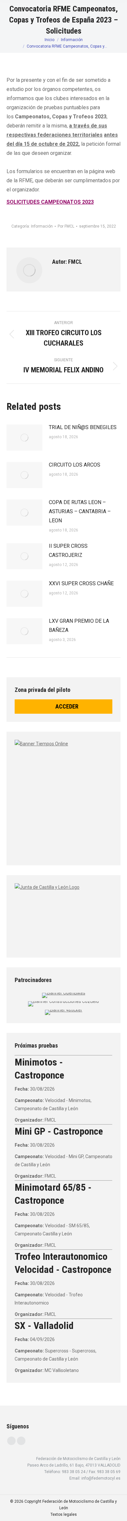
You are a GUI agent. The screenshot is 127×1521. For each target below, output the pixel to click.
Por (66, 226)
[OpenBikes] (63, 992)
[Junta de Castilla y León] (63, 914)
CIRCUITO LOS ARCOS (74, 465)
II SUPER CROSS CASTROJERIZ (68, 550)
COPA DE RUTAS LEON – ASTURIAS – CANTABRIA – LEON (80, 511)
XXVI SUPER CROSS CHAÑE (81, 583)
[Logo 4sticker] (63, 1009)
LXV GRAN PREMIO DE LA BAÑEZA (79, 625)
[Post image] (24, 438)
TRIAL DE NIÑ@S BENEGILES (83, 427)
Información (42, 226)
